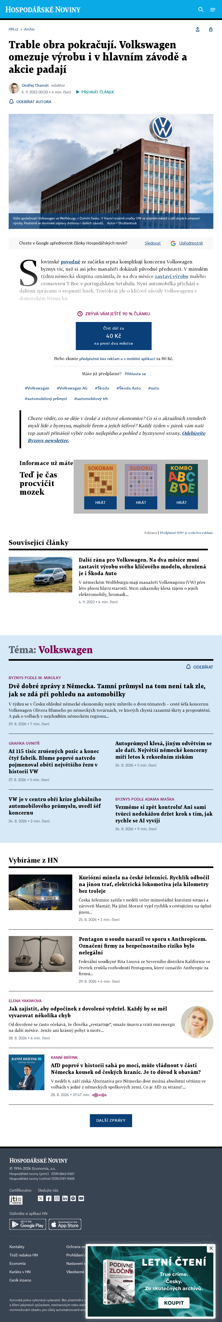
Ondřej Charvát (35, 85)
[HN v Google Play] (27, 1224)
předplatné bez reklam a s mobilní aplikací (117, 358)
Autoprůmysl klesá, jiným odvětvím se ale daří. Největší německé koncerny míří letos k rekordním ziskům (163, 750)
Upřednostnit (191, 243)
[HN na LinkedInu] (65, 1198)
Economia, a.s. (44, 1169)
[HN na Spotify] (73, 1198)
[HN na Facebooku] (48, 1198)
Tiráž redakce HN (23, 1255)
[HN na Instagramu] (57, 1198)
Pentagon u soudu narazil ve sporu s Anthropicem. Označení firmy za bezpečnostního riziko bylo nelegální (143, 946)
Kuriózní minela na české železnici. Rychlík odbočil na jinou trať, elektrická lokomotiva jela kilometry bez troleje (144, 885)
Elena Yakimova (25, 1000)
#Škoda (102, 388)
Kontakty (16, 1247)
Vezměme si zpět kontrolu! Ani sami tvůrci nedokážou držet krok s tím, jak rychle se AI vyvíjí (164, 814)
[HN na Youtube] (81, 1198)
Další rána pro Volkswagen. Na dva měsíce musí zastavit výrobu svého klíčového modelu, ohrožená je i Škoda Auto (142, 567)
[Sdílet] (197, 29)
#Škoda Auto (129, 388)
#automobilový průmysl (46, 398)
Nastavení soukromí (82, 1264)
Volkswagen (65, 650)
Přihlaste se (135, 373)
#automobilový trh (91, 398)
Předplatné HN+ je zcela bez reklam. (186, 533)
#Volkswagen (37, 388)
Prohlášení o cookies (83, 1255)
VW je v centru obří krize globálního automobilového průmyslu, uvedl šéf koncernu (55, 806)
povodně (70, 262)
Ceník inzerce (20, 1280)
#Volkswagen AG (72, 388)
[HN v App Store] (65, 1224)
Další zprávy (110, 1120)
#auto (153, 388)
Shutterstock (127, 223)
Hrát (100, 502)
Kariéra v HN (20, 1272)
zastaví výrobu (171, 276)
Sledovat (153, 243)
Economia (17, 1264)
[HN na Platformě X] (40, 1198)
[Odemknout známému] (210, 29)
